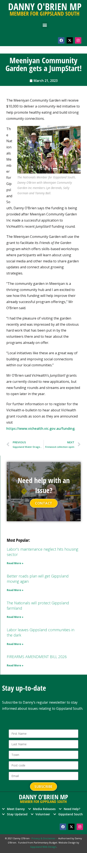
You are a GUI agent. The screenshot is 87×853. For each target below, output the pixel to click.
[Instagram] (78, 40)
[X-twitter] (69, 40)
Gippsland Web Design (43, 846)
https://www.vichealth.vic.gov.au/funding (40, 428)
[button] (44, 25)
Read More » (15, 563)
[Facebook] (61, 40)
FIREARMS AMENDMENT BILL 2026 (37, 656)
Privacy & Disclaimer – (44, 838)
